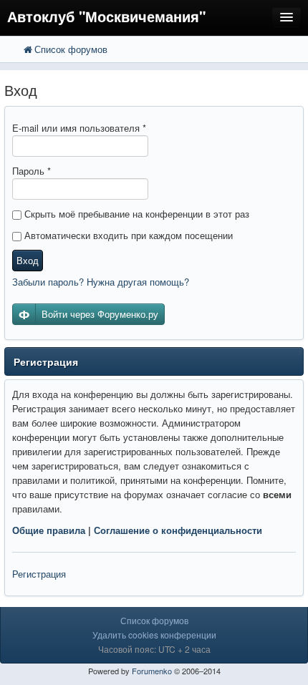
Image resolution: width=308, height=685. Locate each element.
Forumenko (152, 670)
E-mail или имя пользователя (79, 128)
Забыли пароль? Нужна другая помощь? (100, 281)
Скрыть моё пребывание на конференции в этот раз (135, 213)
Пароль (31, 171)
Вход (27, 260)
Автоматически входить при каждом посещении (127, 235)
